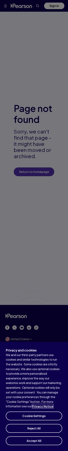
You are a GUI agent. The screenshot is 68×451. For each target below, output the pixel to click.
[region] (34, 396)
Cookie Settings (34, 416)
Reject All (34, 428)
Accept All (34, 441)
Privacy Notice (42, 406)
